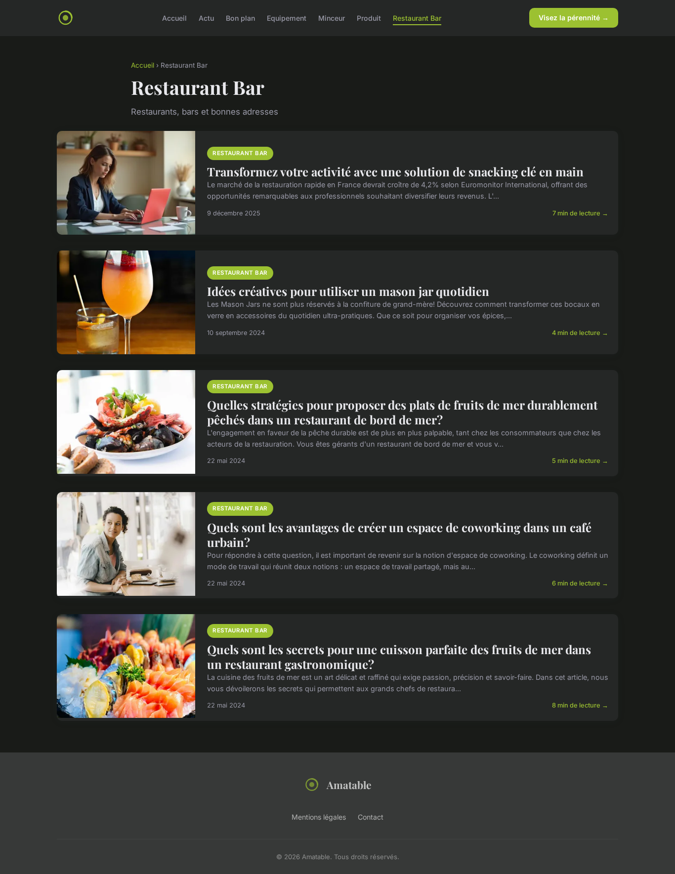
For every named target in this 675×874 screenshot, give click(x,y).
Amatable (349, 784)
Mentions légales (319, 817)
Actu (206, 17)
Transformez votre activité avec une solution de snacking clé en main (395, 171)
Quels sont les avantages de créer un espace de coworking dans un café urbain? (399, 534)
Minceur (331, 17)
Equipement (286, 17)
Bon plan (240, 17)
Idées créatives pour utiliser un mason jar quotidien (348, 291)
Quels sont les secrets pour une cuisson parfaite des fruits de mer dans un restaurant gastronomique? (399, 656)
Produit (369, 17)
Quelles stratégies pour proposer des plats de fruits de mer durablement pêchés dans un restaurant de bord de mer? (402, 412)
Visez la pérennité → (574, 17)
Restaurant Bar (417, 17)
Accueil (174, 17)
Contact (370, 817)
